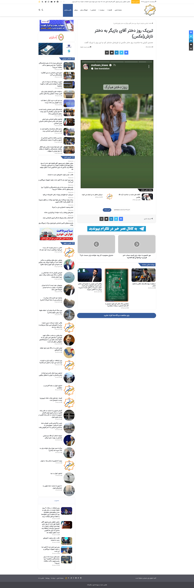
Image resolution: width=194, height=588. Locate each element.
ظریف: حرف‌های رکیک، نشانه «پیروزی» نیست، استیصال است (51, 399)
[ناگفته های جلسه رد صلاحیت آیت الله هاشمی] (147, 196)
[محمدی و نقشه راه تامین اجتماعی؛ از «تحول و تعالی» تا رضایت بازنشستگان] (69, 141)
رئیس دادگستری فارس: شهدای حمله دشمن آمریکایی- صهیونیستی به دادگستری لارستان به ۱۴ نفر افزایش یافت (50, 425)
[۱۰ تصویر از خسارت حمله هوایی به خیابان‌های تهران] (69, 490)
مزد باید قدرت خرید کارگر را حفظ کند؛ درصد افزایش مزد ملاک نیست (51, 101)
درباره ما (53, 578)
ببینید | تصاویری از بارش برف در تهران (51, 461)
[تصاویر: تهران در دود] (69, 478)
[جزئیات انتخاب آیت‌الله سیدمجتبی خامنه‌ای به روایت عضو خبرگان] (69, 440)
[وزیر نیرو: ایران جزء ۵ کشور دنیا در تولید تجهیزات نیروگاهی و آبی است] (66, 550)
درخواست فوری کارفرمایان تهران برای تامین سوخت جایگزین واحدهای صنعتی (50, 92)
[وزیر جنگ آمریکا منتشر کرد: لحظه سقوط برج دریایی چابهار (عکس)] (69, 315)
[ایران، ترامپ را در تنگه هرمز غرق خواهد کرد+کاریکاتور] (69, 352)
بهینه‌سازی (96, 585)
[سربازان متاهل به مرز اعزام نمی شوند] (109, 196)
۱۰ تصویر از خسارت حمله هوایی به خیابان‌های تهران (52, 487)
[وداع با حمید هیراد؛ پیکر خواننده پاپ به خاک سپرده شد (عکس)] (69, 452)
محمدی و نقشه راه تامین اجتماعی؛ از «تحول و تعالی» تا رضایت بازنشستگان (51, 139)
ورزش (75, 10)
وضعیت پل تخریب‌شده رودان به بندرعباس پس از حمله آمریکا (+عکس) (51, 299)
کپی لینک (107, 210)
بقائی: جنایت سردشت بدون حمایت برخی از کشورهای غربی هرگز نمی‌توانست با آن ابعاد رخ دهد (50, 325)
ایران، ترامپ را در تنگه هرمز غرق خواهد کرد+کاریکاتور (51, 349)
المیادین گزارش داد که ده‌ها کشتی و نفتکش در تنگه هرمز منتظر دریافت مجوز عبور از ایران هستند (50, 275)
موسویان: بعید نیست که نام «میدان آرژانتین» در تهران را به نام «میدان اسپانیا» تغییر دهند (52, 287)
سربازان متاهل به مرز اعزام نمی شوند (92, 195)
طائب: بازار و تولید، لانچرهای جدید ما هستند (51, 539)
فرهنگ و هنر (83, 10)
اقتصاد (110, 10)
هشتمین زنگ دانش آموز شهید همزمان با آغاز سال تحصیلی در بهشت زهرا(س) (117, 305)
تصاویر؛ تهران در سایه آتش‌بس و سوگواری (53, 386)
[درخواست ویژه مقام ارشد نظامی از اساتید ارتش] (144, 275)
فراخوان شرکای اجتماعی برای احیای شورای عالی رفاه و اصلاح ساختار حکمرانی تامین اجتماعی (50, 121)
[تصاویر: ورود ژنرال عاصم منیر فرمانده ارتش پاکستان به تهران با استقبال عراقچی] (69, 377)
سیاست (102, 10)
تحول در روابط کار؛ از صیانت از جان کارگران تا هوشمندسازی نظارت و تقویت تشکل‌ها (51, 84)
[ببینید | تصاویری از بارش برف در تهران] (69, 465)
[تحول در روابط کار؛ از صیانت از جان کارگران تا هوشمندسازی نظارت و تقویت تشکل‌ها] (69, 84)
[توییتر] (121, 53)
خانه (150, 23)
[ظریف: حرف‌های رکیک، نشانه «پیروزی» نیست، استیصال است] (69, 402)
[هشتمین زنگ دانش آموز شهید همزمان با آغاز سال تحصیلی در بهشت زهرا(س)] (117, 285)
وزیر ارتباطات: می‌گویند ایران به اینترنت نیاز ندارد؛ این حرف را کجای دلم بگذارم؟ (50, 361)
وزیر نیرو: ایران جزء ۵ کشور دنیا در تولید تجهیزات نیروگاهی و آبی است (51, 549)
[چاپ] (107, 53)
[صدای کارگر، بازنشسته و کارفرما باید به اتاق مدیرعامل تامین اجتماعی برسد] (69, 132)
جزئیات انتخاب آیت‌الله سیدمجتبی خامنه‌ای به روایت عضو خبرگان (52, 437)
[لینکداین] (117, 53)
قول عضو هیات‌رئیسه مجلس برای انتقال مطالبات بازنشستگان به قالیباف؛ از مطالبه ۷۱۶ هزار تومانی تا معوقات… (50, 149)
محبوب (56, 501)
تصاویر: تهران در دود (56, 473)
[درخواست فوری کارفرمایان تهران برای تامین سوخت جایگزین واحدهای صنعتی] (69, 94)
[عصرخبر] (150, 10)
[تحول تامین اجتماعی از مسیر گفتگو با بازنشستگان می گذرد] (69, 75)
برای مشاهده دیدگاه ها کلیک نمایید (116, 315)
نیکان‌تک (89, 585)
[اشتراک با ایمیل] (112, 53)
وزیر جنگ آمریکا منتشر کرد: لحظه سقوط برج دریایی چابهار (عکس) (50, 311)
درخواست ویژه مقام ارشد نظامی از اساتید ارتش (144, 285)
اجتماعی (93, 10)
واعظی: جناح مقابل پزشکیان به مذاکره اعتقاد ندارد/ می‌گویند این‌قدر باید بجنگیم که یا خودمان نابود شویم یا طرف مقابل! (50, 262)
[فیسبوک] (126, 53)
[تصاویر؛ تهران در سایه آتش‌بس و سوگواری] (69, 390)
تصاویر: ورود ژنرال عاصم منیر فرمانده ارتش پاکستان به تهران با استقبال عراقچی (50, 374)
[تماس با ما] (39, 2)
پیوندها (47, 578)
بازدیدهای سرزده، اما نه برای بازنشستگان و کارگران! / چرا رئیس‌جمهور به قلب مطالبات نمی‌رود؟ (50, 65)
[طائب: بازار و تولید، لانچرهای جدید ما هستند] (66, 541)
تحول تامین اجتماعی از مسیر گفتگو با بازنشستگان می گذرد (51, 74)
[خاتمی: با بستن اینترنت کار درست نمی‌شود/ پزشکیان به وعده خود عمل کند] (69, 252)
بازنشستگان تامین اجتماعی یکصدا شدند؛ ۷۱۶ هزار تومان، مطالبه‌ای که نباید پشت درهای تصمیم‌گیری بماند (50, 111)
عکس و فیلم (67, 10)
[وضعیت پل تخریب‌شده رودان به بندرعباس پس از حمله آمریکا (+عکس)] (69, 302)
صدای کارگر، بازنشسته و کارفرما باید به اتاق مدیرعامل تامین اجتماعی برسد (51, 130)
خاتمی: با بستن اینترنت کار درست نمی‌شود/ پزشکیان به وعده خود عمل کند (50, 249)
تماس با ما (41, 578)
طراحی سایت (103, 585)
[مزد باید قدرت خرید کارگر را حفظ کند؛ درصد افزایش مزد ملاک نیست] (69, 103)
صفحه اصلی (118, 10)
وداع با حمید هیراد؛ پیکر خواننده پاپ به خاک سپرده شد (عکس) (51, 449)
